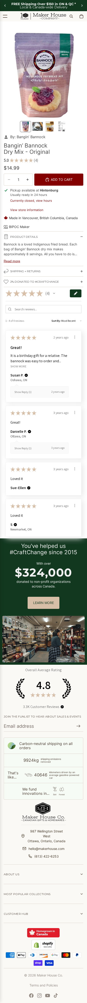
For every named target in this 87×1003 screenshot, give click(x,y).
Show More (18, 366)
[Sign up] (78, 726)
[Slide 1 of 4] (25, 126)
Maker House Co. (50, 975)
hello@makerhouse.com (46, 849)
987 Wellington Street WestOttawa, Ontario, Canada (46, 836)
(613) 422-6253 (46, 856)
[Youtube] (47, 995)
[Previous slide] (5, 5)
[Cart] (81, 16)
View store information (26, 210)
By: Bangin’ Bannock (27, 136)
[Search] (71, 16)
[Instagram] (39, 995)
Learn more (43, 603)
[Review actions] (74, 337)
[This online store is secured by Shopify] (43, 945)
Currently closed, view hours (31, 200)
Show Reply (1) (23, 392)
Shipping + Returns (25, 271)
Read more (12, 261)
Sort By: (56, 320)
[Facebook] (31, 995)
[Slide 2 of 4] (37, 126)
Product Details (24, 236)
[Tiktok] (55, 995)
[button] (54, 293)
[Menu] (5, 16)
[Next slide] (82, 5)
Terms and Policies (43, 985)
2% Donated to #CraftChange (34, 281)
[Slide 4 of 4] (62, 126)
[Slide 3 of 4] (50, 126)
